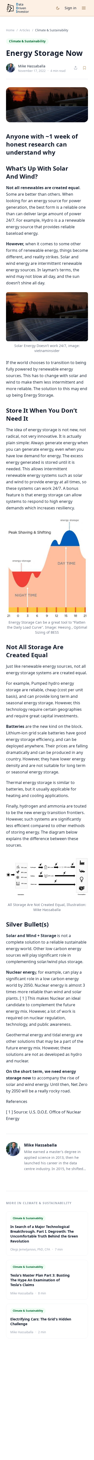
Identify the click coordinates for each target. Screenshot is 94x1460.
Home (10, 30)
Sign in (70, 8)
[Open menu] (83, 8)
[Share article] (75, 67)
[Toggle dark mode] (58, 8)
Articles (25, 30)
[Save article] (84, 67)
